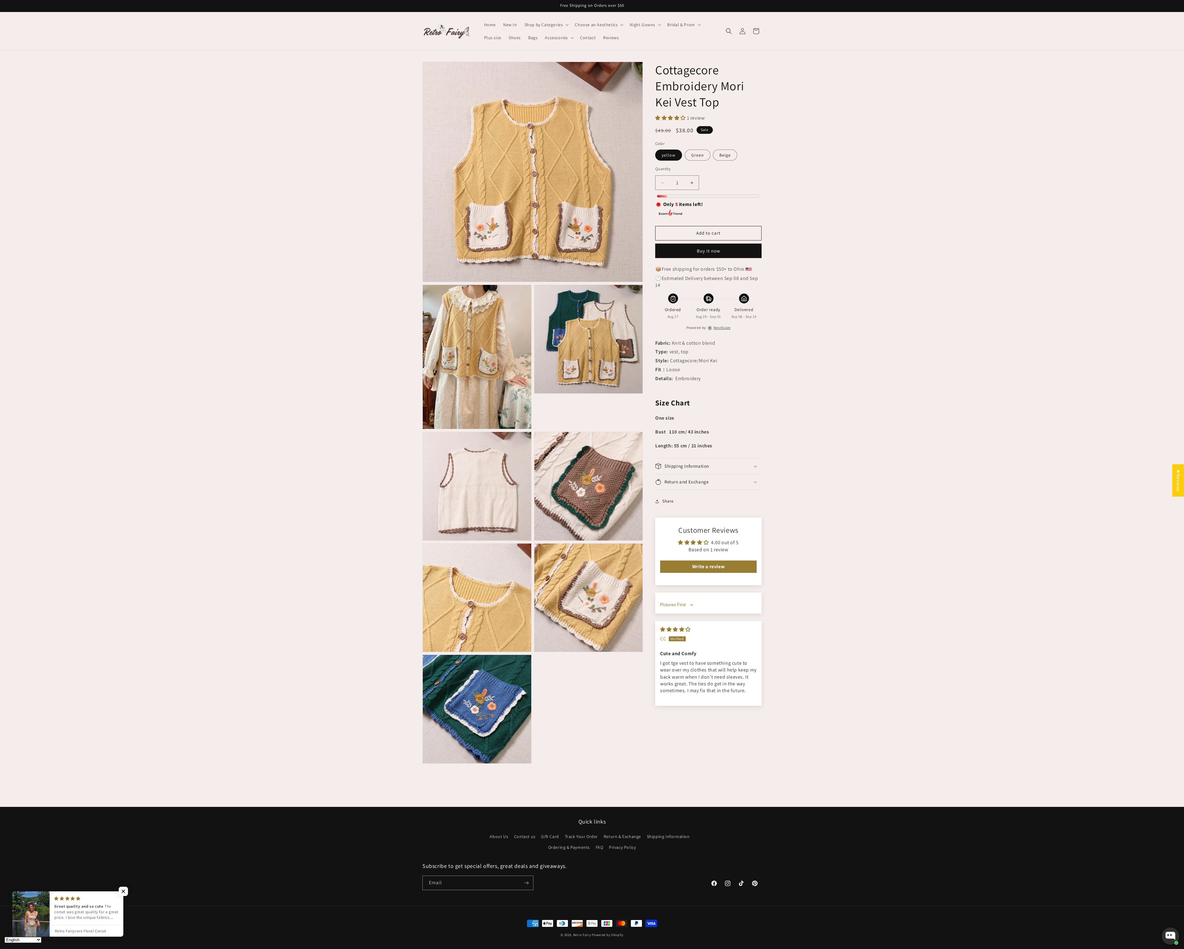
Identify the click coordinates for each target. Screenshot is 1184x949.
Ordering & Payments (569, 847)
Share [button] (668, 501)
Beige (725, 155)
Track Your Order (581, 836)
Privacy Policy (622, 847)
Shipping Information (668, 836)
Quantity (663, 168)
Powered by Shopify (607, 935)
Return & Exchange (622, 836)
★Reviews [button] (1178, 480)
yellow (669, 155)
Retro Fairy (582, 935)
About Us (499, 836)
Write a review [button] (708, 567)
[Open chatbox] (1170, 936)
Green (697, 155)
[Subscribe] (526, 883)
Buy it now (708, 251)
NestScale (721, 328)
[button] (546, 24)
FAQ (599, 847)
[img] (675, 629)
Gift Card (550, 836)
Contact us (525, 836)
